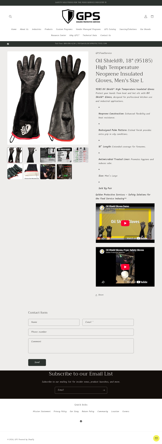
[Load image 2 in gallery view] (47, 155)
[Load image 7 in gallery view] (47, 171)
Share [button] (100, 295)
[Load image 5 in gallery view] (14, 171)
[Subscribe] (104, 390)
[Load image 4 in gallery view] (80, 155)
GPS (16, 439)
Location (115, 411)
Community (102, 411)
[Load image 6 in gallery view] (31, 171)
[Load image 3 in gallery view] (64, 155)
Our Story (74, 411)
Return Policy (88, 411)
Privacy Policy (60, 411)
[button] (10, 16)
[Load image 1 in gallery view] (14, 155)
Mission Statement (42, 411)
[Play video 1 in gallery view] (31, 155)
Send (37, 362)
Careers (125, 411)
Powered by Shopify (26, 439)
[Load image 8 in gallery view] (64, 171)
